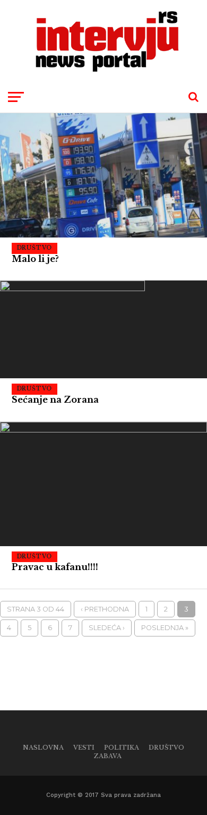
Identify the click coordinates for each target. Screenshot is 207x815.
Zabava (107, 756)
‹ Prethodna (105, 609)
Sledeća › (107, 628)
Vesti (83, 747)
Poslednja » (164, 628)
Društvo (166, 747)
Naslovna (43, 747)
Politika (121, 747)
